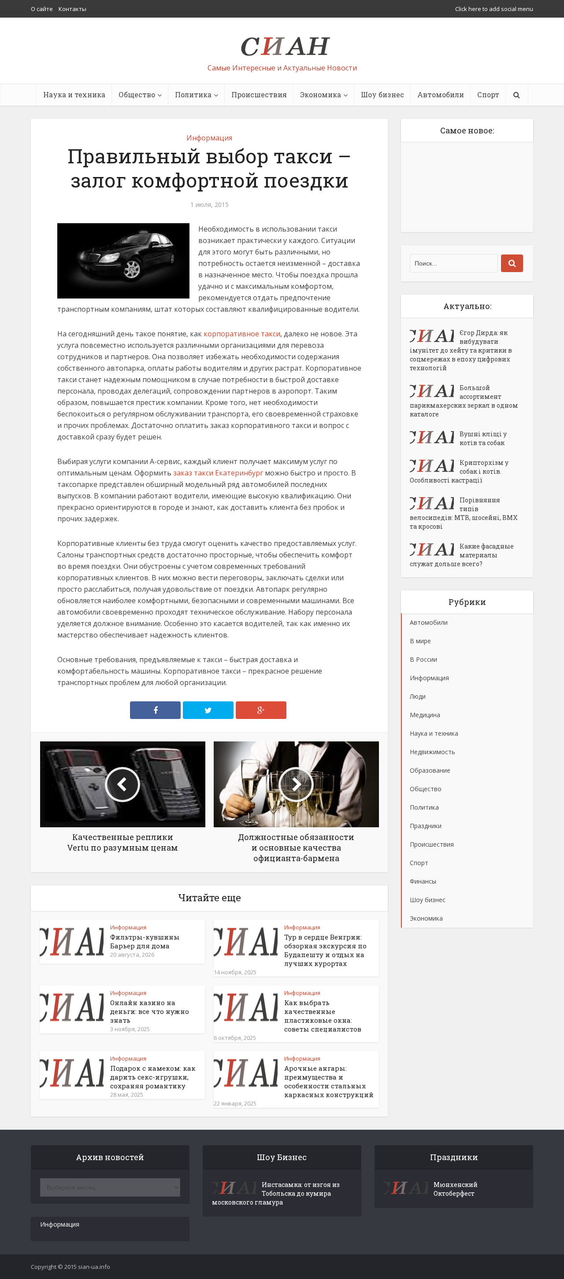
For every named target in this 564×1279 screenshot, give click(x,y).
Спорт (488, 94)
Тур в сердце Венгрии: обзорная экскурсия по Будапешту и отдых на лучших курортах (325, 950)
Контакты (72, 9)
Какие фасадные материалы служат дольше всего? (462, 555)
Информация (209, 138)
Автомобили (440, 94)
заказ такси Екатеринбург (218, 473)
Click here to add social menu (494, 9)
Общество (137, 94)
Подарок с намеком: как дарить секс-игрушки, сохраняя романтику (153, 1077)
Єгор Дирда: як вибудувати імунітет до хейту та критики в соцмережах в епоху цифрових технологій (461, 350)
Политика (193, 94)
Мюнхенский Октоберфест (456, 1189)
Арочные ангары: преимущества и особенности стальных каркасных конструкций (329, 1081)
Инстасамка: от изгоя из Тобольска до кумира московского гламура (276, 1193)
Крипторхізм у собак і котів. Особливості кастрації (459, 471)
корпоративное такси (242, 334)
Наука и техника (74, 94)
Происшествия (259, 94)
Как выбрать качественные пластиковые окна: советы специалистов (322, 1015)
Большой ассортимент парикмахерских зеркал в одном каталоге (464, 400)
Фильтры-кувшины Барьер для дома (145, 941)
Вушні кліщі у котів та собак (483, 438)
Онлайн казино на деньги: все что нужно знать (149, 1011)
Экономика (320, 94)
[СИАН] (282, 42)
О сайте (42, 9)
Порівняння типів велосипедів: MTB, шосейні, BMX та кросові (464, 513)
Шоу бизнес (382, 94)
